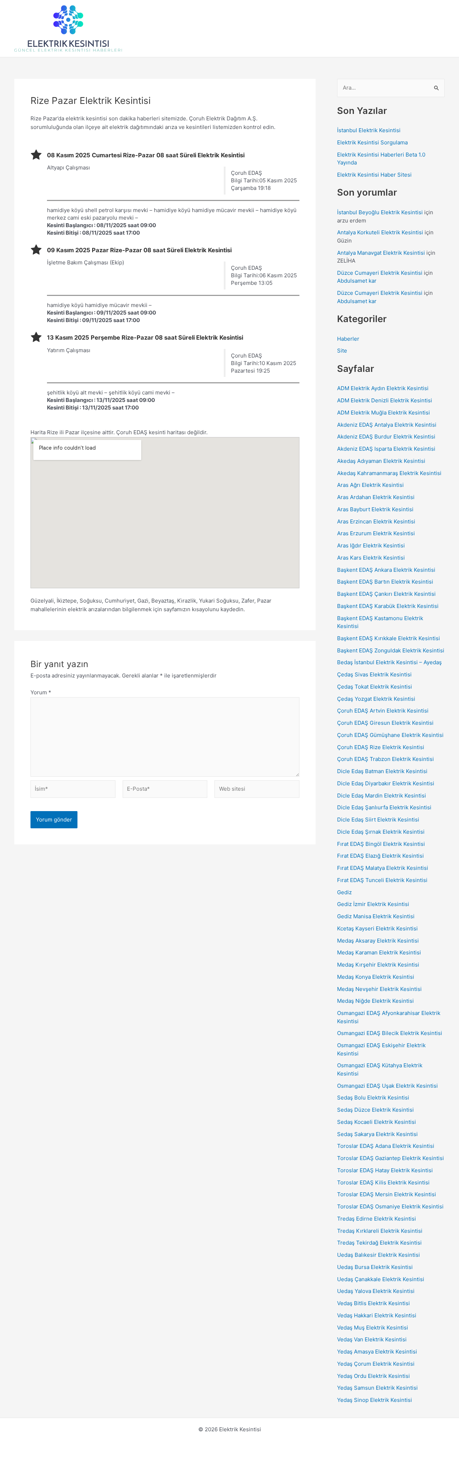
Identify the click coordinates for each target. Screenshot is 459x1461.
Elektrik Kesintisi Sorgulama (372, 142)
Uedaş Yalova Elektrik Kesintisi (376, 1291)
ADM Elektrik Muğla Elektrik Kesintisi (383, 412)
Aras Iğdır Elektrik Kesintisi (371, 545)
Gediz (344, 892)
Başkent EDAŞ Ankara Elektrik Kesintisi (386, 569)
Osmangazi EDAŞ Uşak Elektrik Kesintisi (387, 1085)
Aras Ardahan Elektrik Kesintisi (376, 497)
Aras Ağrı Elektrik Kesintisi (370, 485)
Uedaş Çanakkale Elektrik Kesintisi (380, 1279)
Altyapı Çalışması (68, 167)
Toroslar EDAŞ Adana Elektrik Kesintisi (385, 1146)
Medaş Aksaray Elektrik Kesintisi (378, 940)
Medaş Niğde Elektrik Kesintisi (375, 1000)
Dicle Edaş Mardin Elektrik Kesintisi (381, 795)
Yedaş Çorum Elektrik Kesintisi (376, 1363)
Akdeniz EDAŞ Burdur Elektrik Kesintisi (386, 436)
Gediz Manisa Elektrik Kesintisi (376, 916)
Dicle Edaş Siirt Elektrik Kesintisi (378, 819)
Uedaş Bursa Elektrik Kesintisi (375, 1267)
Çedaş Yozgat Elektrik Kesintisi (376, 698)
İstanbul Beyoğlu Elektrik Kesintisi (380, 212)
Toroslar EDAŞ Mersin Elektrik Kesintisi (386, 1194)
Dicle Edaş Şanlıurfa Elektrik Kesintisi (384, 807)
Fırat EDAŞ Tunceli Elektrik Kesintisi (382, 880)
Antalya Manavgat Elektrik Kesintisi (381, 252)
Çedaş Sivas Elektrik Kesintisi (374, 674)
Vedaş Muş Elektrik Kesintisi (372, 1327)
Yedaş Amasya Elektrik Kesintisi (377, 1351)
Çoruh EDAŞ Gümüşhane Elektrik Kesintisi (390, 735)
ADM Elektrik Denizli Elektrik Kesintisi (384, 400)
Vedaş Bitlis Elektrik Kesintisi (373, 1303)
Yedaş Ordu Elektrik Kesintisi (373, 1376)
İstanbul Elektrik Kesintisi (369, 130)
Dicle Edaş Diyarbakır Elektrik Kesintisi (385, 783)
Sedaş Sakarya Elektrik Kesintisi (377, 1134)
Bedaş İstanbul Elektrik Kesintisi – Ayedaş (389, 662)
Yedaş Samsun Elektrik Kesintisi (377, 1387)
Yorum (40, 692)
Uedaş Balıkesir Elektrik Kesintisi (378, 1254)
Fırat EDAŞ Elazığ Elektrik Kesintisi (380, 855)
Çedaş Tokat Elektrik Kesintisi (374, 686)
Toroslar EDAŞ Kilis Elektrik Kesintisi (383, 1182)
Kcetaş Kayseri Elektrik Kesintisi (377, 928)
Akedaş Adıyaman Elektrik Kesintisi (381, 461)
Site (342, 350)
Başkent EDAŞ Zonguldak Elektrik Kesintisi (390, 650)
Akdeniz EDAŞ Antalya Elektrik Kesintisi (386, 424)
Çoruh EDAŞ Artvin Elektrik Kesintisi (383, 710)
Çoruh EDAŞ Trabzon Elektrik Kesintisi (385, 759)
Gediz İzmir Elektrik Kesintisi (373, 904)
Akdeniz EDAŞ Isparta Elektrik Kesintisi (386, 448)
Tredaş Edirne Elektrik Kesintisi (376, 1218)
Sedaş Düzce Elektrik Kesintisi (375, 1109)
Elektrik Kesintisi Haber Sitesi (374, 174)
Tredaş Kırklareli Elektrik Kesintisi (379, 1230)
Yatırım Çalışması (68, 350)
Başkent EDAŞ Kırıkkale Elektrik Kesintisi (388, 638)
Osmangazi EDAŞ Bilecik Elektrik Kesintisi (389, 1033)
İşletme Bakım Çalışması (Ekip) (85, 262)
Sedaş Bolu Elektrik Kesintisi (373, 1097)
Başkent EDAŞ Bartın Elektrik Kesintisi (385, 581)
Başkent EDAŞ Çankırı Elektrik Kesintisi (386, 593)
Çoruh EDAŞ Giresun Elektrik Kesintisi (385, 722)
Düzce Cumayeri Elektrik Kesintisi (379, 272)
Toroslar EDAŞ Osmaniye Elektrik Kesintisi (390, 1206)
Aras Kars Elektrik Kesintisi (371, 557)
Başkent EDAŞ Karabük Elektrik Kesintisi (388, 606)
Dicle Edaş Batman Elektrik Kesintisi (382, 771)
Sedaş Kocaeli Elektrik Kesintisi (376, 1121)
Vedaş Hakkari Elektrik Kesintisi (376, 1315)
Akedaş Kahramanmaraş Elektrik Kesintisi (389, 473)
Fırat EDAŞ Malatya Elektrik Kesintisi (382, 867)
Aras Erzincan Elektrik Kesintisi (376, 521)
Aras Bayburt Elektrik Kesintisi (375, 509)
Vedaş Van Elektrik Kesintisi (372, 1339)
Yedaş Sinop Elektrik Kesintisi (374, 1400)
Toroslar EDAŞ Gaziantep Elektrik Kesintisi (390, 1158)
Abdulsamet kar (357, 280)
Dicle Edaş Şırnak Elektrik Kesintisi (381, 831)
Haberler (348, 338)
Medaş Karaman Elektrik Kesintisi (379, 952)
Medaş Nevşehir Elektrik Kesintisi (379, 989)
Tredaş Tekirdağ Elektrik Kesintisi (379, 1242)
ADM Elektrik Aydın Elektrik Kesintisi (383, 388)
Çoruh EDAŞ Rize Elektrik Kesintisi (380, 747)
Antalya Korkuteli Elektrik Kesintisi (380, 232)
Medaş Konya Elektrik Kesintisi (375, 976)
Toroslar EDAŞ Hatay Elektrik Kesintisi (385, 1170)
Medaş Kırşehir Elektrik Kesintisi (378, 964)
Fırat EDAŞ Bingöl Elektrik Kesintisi (381, 843)
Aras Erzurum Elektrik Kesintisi (376, 533)
